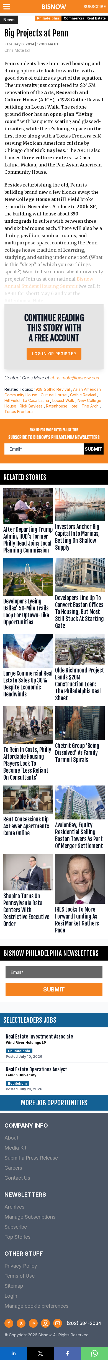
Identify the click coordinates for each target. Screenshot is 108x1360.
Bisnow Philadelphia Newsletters (51, 953)
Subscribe (95, 6)
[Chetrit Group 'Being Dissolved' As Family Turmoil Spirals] (80, 744)
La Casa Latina (36, 400)
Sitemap (13, 1286)
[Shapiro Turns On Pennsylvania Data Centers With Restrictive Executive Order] (28, 895)
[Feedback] (57, 1323)
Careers (13, 1168)
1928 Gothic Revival (52, 389)
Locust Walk (63, 400)
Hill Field (12, 400)
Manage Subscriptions (29, 1217)
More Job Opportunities (54, 1103)
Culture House (54, 394)
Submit (93, 449)
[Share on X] (40, 1353)
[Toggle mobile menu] (7, 6)
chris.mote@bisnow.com (75, 377)
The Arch (90, 406)
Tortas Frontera (18, 411)
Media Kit (15, 1148)
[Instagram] (45, 1323)
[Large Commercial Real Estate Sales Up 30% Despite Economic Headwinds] (28, 669)
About (11, 1138)
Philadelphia (48, 18)
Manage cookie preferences (36, 1306)
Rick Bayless (31, 406)
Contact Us (17, 1178)
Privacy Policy (20, 1266)
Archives (14, 1207)
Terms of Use (19, 1276)
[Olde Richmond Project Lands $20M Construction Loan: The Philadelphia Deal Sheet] (80, 669)
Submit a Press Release (31, 1158)
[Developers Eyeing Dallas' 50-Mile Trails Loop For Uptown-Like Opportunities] (28, 595)
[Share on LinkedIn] (13, 1353)
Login (10, 1296)
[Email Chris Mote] (27, 50)
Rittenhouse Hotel (62, 406)
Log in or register (54, 353)
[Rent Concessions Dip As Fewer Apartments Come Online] (28, 818)
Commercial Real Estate (85, 18)
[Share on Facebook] (67, 1353)
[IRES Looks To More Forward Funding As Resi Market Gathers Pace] (80, 895)
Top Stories (17, 1237)
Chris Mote (14, 50)
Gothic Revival (83, 394)
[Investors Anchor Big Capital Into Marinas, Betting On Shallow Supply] (80, 522)
